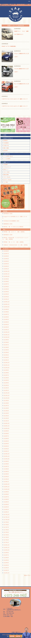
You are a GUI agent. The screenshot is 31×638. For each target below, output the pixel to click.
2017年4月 (6, 535)
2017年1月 (6, 542)
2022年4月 (6, 382)
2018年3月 (6, 507)
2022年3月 (6, 385)
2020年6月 (6, 438)
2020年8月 (6, 433)
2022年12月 (6, 362)
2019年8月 (6, 464)
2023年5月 (6, 350)
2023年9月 (6, 339)
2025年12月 (6, 271)
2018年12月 (6, 484)
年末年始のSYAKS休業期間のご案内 (11, 221)
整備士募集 (6, 174)
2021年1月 (6, 420)
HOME (15, 14)
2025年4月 (6, 291)
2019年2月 (6, 479)
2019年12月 (6, 453)
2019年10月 (6, 458)
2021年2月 (6, 418)
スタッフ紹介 (6, 172)
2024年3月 (6, 324)
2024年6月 (6, 317)
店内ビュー (6, 169)
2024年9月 (6, 309)
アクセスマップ (7, 167)
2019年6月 (6, 469)
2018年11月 (6, 486)
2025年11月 (6, 274)
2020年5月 (6, 441)
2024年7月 (6, 314)
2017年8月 (6, 524)
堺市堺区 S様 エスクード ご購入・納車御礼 (14, 232)
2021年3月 (6, 415)
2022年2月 (6, 388)
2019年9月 (6, 461)
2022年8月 (6, 372)
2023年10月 (6, 337)
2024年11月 (6, 304)
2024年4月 (6, 322)
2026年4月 (6, 261)
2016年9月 (6, 552)
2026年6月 (6, 256)
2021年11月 (6, 395)
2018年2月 (6, 509)
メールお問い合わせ (8, 156)
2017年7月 (6, 527)
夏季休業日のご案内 (8, 213)
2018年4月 (6, 504)
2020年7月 (6, 436)
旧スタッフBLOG (7, 179)
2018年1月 (6, 512)
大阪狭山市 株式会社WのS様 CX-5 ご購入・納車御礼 (16, 245)
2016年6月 (6, 557)
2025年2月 (6, 296)
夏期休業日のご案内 (8, 224)
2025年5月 (6, 289)
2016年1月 (6, 570)
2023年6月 (6, 347)
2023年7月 (6, 344)
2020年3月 (6, 446)
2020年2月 (6, 448)
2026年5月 (6, 258)
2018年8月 (6, 494)
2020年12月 (6, 423)
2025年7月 (6, 284)
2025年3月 (6, 294)
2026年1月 (6, 268)
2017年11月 (6, 517)
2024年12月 (6, 301)
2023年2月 (6, 357)
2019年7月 (6, 466)
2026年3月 (6, 263)
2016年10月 (6, 550)
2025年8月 (6, 281)
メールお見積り (7, 158)
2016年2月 (6, 567)
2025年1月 (6, 299)
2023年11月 (6, 334)
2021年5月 (6, 410)
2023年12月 (6, 332)
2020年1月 (6, 451)
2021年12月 (6, 393)
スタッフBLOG (6, 177)
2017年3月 (6, 537)
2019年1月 (6, 481)
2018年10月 (6, 489)
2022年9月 (6, 370)
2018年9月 (6, 491)
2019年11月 (6, 456)
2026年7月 (6, 253)
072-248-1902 (10, 611)
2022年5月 (6, 380)
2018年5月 (6, 502)
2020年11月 (6, 426)
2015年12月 (6, 573)
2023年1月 (6, 360)
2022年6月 (6, 377)
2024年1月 (6, 329)
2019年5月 (6, 471)
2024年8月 (6, 312)
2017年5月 (6, 532)
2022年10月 (6, 367)
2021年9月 (6, 400)
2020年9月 (6, 431)
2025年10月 (6, 276)
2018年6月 (6, 499)
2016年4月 (6, 562)
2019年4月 (6, 474)
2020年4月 (6, 443)
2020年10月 (6, 428)
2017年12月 (6, 514)
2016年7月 (6, 555)
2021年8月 (6, 403)
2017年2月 (6, 540)
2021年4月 (6, 413)
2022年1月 (6, 390)
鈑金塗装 (5, 150)
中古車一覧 (6, 145)
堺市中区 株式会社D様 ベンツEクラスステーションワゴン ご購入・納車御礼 (15, 238)
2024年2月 (6, 327)
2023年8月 (6, 342)
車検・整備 (6, 148)
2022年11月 (6, 365)
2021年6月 (6, 408)
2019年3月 (6, 476)
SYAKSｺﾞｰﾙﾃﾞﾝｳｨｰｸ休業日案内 (9, 46)
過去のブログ (27, 575)
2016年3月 (6, 565)
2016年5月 (6, 560)
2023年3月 (6, 355)
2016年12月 (6, 545)
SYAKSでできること (8, 138)
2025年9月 (6, 279)
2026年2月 (6, 266)
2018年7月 (6, 497)
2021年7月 (6, 405)
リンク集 (5, 182)
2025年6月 (6, 286)
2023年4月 (6, 352)
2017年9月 (6, 522)
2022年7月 (6, 375)
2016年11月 (6, 547)
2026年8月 (6, 251)
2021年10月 (6, 398)
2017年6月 (6, 529)
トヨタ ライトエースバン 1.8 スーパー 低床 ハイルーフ (14, 99)
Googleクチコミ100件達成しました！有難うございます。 (14, 217)
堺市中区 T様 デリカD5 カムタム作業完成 (13, 226)
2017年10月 (6, 519)
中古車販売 (6, 143)
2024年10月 (6, 306)
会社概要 (5, 164)
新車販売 (5, 140)
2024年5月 (6, 319)
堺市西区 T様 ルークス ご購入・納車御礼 (14, 242)
